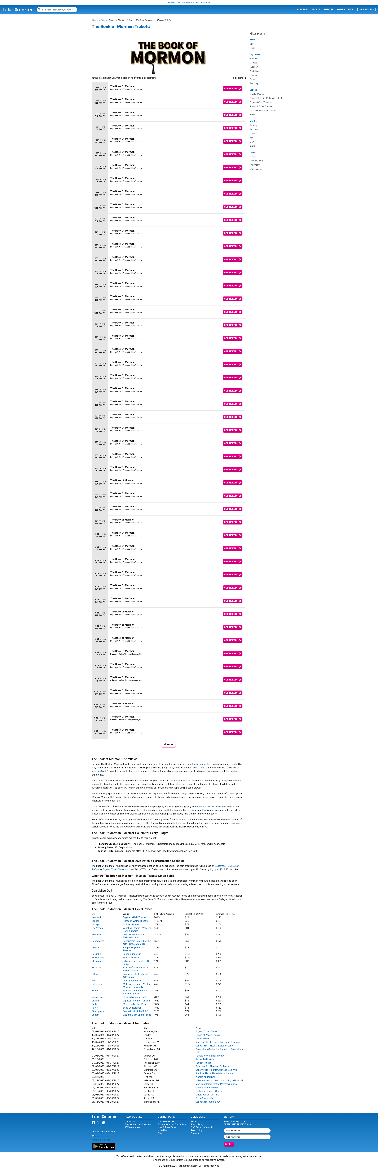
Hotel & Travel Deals (167, 1127)
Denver (95, 947)
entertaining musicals (198, 764)
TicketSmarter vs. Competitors (172, 1124)
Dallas (95, 1004)
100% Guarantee (132, 1127)
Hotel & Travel (345, 9)
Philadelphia (98, 957)
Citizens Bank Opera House (137, 1014)
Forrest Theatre (131, 957)
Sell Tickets (366, 9)
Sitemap (195, 1133)
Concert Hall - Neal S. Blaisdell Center (134, 936)
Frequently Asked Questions (138, 1124)
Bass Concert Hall (132, 1007)
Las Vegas (97, 928)
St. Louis (96, 961)
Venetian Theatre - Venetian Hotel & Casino (137, 929)
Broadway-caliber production (211, 806)
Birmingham (98, 1011)
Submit (229, 1144)
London (95, 921)
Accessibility (196, 1130)
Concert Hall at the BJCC (135, 1011)
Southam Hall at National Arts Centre (214, 1073)
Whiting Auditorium (132, 980)
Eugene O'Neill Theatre (114, 869)
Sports (316, 9)
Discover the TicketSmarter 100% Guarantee (189, 2)
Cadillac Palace (131, 924)
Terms (194, 1121)
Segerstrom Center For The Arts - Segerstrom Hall (137, 942)
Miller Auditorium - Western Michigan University (137, 985)
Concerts (302, 9)
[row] (168, 88)
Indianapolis (98, 997)
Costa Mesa (98, 941)
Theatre (328, 9)
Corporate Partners (167, 1121)
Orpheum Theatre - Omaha (136, 1000)
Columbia (96, 954)
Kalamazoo (97, 984)
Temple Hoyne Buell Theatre (210, 1055)
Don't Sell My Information (202, 1127)
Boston (95, 1014)
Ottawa (95, 974)
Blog (160, 1133)
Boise (95, 990)
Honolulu (96, 934)
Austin (95, 1007)
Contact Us (130, 1121)
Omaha (95, 1000)
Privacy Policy (197, 1124)
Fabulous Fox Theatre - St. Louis (212, 1066)
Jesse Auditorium (132, 954)
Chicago (96, 924)
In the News (163, 1130)
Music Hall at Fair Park (134, 1004)
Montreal (96, 967)
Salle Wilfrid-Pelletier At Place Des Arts (135, 969)
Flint (94, 980)
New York (96, 917)
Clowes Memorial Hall (134, 997)
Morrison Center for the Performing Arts (135, 992)
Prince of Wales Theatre (135, 921)
